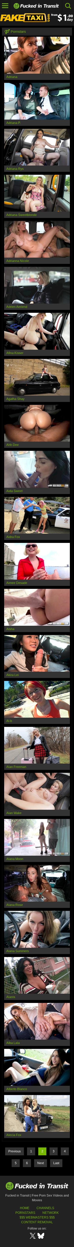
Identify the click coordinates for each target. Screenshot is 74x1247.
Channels (45, 1208)
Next (40, 1163)
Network (50, 1212)
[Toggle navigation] (5, 6)
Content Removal (37, 1222)
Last (56, 1163)
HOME (24, 1208)
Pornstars (25, 1212)
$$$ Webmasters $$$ (37, 1217)
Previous (14, 1151)
